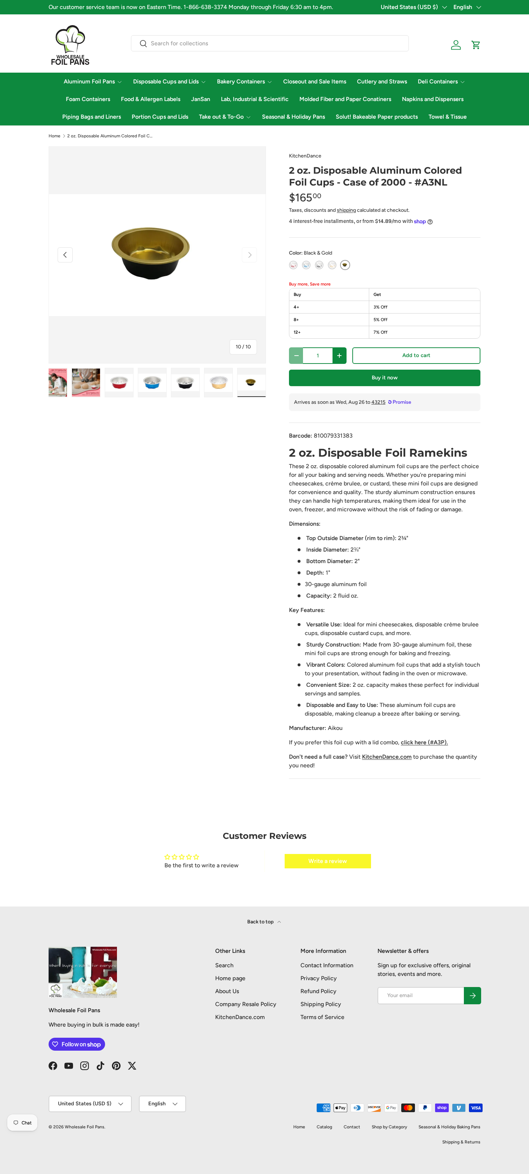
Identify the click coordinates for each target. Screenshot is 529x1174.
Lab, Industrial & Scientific (255, 99)
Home (54, 136)
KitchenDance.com (240, 1017)
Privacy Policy (318, 978)
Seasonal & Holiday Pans (293, 116)
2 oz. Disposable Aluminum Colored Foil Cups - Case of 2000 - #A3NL (110, 136)
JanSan (200, 99)
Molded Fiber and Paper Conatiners (345, 99)
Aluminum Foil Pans (89, 81)
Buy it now (385, 377)
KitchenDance (305, 156)
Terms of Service (322, 1017)
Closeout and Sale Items (314, 81)
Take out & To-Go (221, 116)
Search (224, 965)
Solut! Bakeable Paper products (377, 116)
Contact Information (326, 965)
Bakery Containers (241, 81)
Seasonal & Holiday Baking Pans (449, 1126)
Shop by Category (389, 1126)
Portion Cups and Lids (160, 116)
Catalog (324, 1126)
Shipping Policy (320, 1004)
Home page (230, 978)
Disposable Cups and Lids (166, 81)
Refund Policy (318, 991)
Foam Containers (88, 99)
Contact (352, 1126)
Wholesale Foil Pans (84, 1126)
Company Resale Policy (245, 1004)
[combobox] (269, 43)
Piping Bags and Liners (91, 116)
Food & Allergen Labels (150, 99)
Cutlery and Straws (382, 81)
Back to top (261, 922)
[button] (476, 45)
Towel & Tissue (448, 116)
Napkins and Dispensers (433, 99)
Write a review (327, 861)
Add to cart (416, 355)
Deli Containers (438, 81)
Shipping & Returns (461, 1142)
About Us (227, 991)
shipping (346, 210)
